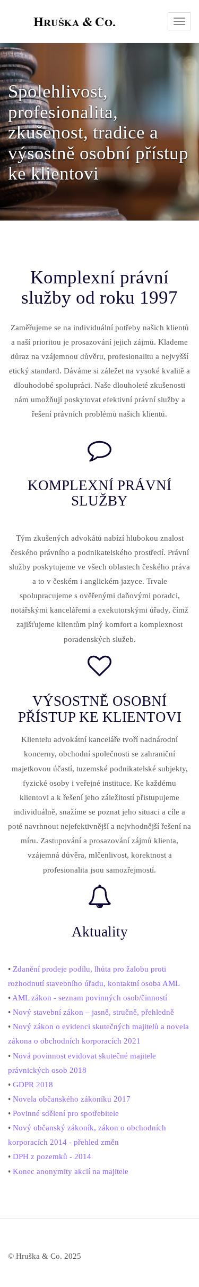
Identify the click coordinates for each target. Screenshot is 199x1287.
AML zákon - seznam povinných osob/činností (89, 997)
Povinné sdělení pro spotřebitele (66, 1113)
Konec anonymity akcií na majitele (70, 1171)
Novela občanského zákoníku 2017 (72, 1099)
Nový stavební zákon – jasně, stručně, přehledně (93, 1012)
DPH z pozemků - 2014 (52, 1156)
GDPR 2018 (33, 1084)
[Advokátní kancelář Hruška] (8, 21)
